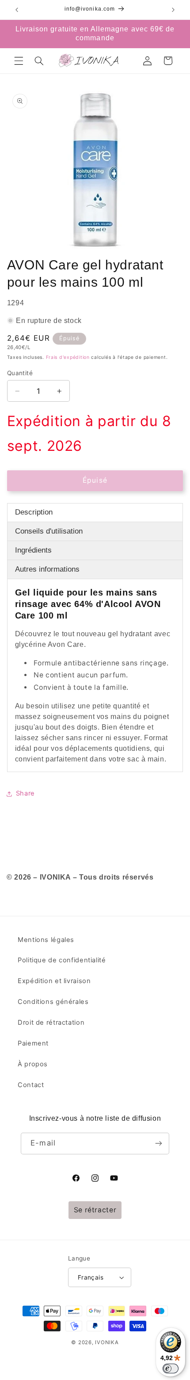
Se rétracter (95, 1210)
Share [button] (25, 793)
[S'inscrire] (158, 1143)
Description (34, 512)
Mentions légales (46, 940)
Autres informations (47, 569)
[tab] (95, 512)
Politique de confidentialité (62, 960)
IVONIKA (106, 1342)
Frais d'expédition (68, 357)
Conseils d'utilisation (49, 531)
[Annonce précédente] (17, 9)
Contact (31, 1085)
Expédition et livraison (54, 981)
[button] (18, 60)
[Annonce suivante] (173, 9)
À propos (33, 1064)
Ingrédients (33, 550)
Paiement (33, 1043)
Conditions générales (53, 1002)
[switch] (171, 1368)
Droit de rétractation (51, 1022)
